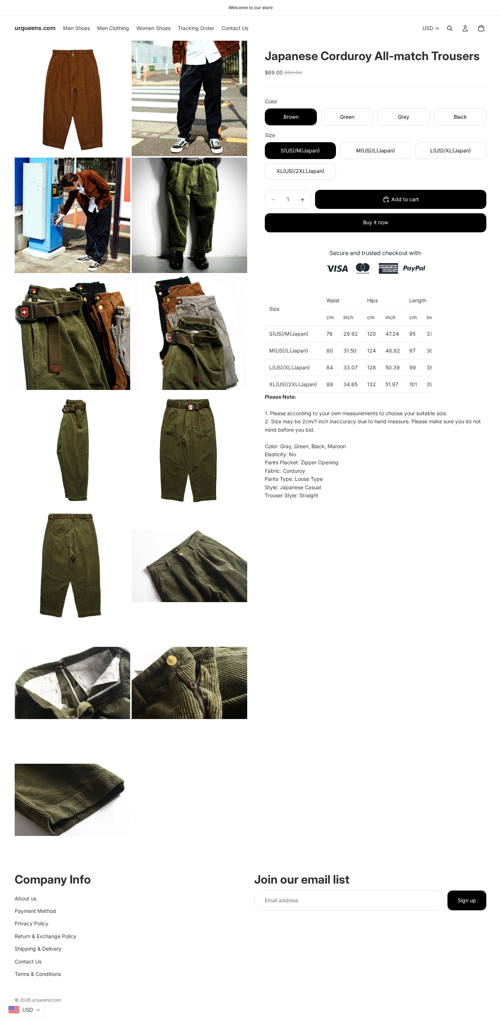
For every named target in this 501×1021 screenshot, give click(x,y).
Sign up (467, 900)
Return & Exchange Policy (45, 936)
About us (25, 898)
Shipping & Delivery (38, 949)
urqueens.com (46, 1000)
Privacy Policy (31, 923)
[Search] (450, 28)
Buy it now (375, 222)
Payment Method (35, 910)
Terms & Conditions (38, 973)
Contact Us (28, 961)
